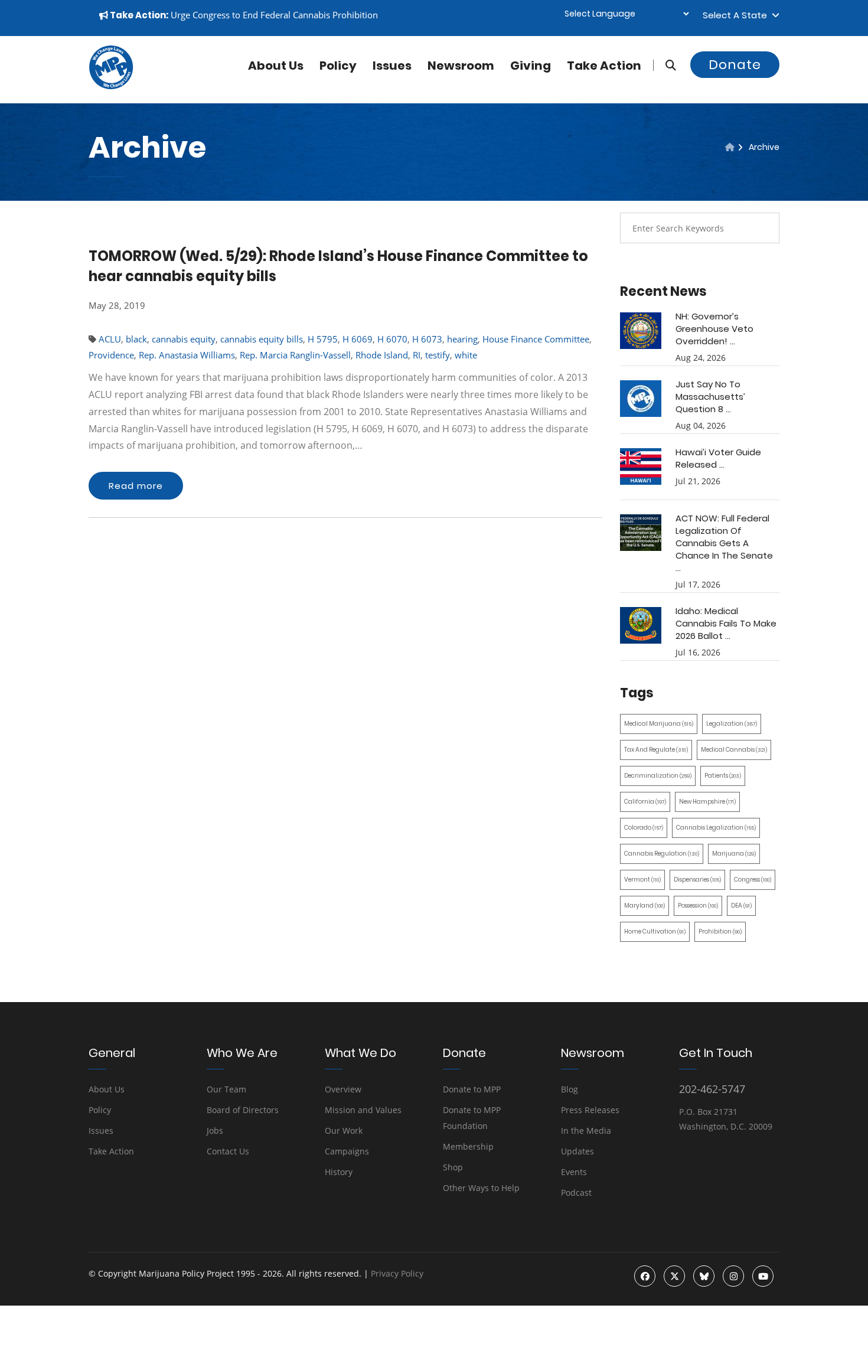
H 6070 (392, 339)
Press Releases (590, 1109)
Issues (392, 65)
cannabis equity (184, 339)
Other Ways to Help (481, 1187)
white (466, 355)
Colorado (643, 827)
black (136, 339)
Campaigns (347, 1151)
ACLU (110, 339)
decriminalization (657, 775)
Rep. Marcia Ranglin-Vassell (295, 355)
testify (437, 355)
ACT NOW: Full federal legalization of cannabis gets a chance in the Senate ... (724, 543)
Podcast (576, 1192)
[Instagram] (733, 1276)
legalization (731, 723)
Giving (530, 65)
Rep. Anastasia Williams (187, 355)
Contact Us (228, 1151)
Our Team (226, 1089)
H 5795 (323, 339)
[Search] (664, 65)
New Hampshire (707, 801)
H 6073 (427, 339)
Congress (752, 879)
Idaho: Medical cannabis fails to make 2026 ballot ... (726, 623)
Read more (136, 485)
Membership (468, 1146)
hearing (462, 339)
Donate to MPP (472, 1089)
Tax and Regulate (656, 749)
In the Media (586, 1130)
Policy (338, 65)
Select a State (737, 15)
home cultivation (655, 931)
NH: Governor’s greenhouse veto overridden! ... (714, 328)
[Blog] (730, 147)
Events (574, 1171)
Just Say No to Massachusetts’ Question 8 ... (710, 396)
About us (276, 65)
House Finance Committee (535, 339)
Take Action (604, 65)
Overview (343, 1089)
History (339, 1171)
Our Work (344, 1130)
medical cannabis (734, 749)
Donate (735, 65)
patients (722, 775)
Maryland (644, 905)
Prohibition (720, 931)
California (645, 801)
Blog (569, 1089)
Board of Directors (243, 1109)
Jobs (215, 1130)
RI (416, 355)
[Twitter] (674, 1276)
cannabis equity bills (261, 339)
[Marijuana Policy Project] (111, 86)
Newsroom (461, 65)
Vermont (642, 879)
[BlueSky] (703, 1276)
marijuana (734, 853)
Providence (111, 355)
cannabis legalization (716, 827)
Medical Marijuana (658, 723)
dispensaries (697, 879)
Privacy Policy (397, 1273)
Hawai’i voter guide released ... (718, 458)
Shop (453, 1167)
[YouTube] (763, 1276)
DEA (741, 905)
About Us (107, 1089)
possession (698, 905)
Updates (577, 1151)
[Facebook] (644, 1276)
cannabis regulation (661, 853)
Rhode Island (381, 355)
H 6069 (357, 339)
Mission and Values (363, 1109)
